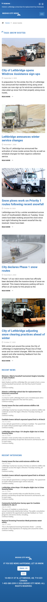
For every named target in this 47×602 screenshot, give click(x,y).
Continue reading (7, 388)
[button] (39, 4)
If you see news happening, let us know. (23, 563)
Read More (6, 97)
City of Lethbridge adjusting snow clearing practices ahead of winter (23, 334)
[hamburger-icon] (23, 573)
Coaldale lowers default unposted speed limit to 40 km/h (23, 419)
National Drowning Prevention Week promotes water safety (22, 521)
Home (7, 23)
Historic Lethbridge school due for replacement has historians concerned (21, 392)
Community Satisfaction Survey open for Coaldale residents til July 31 (21, 504)
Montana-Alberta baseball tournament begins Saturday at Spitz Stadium (23, 377)
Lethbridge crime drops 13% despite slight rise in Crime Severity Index (23, 432)
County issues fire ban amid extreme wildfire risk (20, 405)
